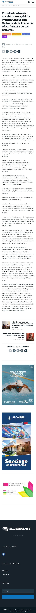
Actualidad (6, 34)
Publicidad (5, 571)
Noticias (25, 34)
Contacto (5, 574)
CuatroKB (23, 612)
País (4, 37)
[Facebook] (3, 554)
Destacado (16, 34)
